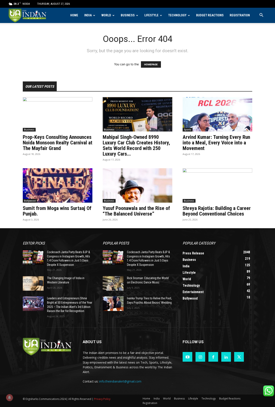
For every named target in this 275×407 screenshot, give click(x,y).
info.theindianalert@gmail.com (120, 381)
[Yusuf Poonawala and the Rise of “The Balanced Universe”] (137, 185)
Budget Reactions (210, 15)
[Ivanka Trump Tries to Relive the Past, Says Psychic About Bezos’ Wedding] (113, 303)
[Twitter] (239, 357)
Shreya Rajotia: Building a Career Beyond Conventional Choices (217, 211)
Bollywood (30, 200)
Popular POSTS (116, 243)
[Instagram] (200, 357)
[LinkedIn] (226, 357)
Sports (187, 129)
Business (128, 15)
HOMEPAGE (151, 64)
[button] (261, 16)
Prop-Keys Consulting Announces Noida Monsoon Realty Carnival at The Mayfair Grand (57, 142)
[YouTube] (187, 357)
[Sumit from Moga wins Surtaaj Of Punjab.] (57, 185)
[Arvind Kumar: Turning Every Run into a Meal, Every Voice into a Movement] (217, 114)
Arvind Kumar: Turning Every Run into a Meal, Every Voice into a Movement (216, 142)
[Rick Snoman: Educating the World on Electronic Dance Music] (113, 283)
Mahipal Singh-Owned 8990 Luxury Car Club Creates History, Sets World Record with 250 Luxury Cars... (136, 145)
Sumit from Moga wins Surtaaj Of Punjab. (57, 211)
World (106, 15)
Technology (177, 15)
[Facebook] (213, 357)
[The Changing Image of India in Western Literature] (33, 283)
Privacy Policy (102, 399)
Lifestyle (151, 15)
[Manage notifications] (9, 397)
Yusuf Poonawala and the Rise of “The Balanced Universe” (136, 211)
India (88, 15)
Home (74, 15)
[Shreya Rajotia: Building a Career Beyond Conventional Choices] (217, 185)
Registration (240, 15)
